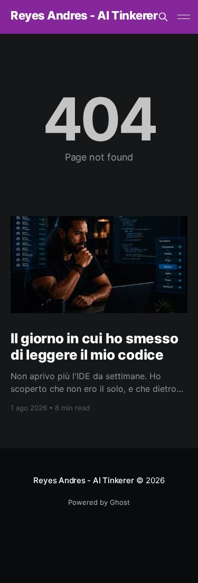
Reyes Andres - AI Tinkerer (84, 15)
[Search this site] (163, 16)
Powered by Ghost (99, 502)
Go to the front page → (99, 172)
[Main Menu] (184, 17)
